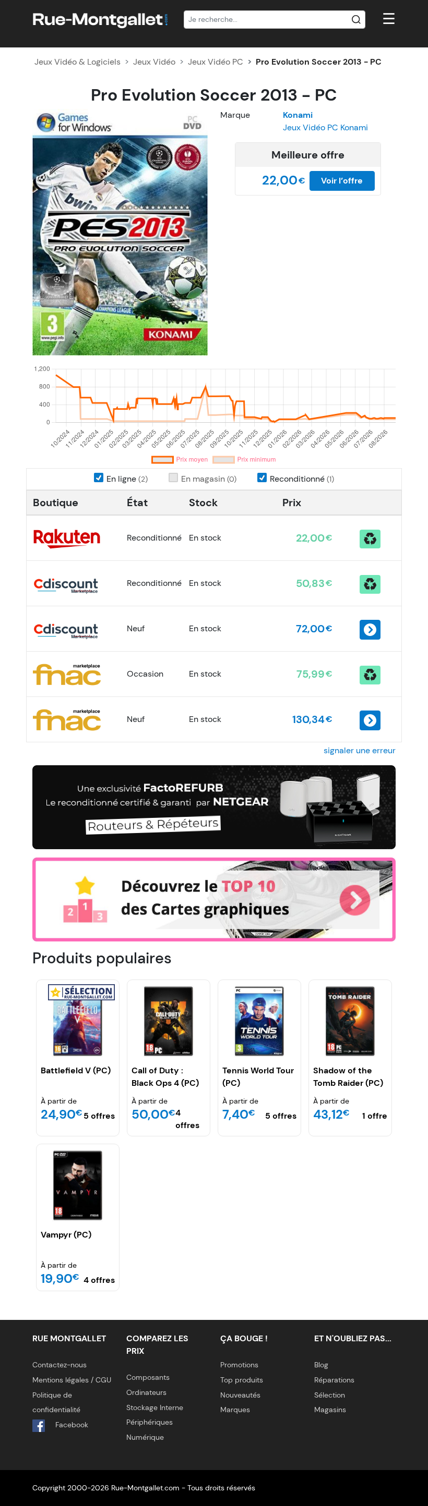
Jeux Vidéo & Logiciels (77, 61)
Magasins (330, 1409)
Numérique (145, 1437)
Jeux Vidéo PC (215, 61)
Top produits (241, 1380)
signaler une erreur (360, 750)
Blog (321, 1364)
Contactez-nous (59, 1364)
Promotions (239, 1364)
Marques (235, 1409)
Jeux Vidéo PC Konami (325, 127)
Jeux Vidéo (154, 61)
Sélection (329, 1395)
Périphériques (149, 1422)
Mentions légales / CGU (71, 1380)
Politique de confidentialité (56, 1402)
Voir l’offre (342, 180)
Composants (148, 1377)
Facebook (70, 1424)
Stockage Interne (154, 1407)
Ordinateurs (146, 1392)
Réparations (334, 1380)
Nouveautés (240, 1395)
